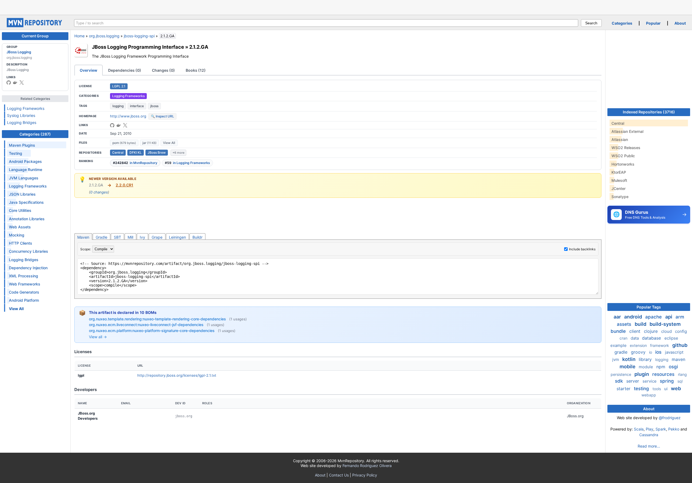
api (669, 317)
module (646, 366)
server (633, 381)
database (652, 338)
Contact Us (339, 475)
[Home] (35, 26)
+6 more (178, 153)
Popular (653, 23)
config (681, 331)
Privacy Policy (364, 475)
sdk (619, 381)
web (676, 388)
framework (660, 345)
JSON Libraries (22, 194)
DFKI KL (135, 152)
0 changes (99, 192)
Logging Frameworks (25, 108)
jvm (616, 359)
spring (667, 381)
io (651, 352)
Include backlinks (582, 249)
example (619, 345)
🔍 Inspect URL (162, 116)
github (679, 345)
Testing (15, 153)
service (650, 381)
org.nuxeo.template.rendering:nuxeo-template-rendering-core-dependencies (158, 319)
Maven (83, 237)
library (646, 359)
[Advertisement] (346, 7)
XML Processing (23, 276)
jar (149, 143)
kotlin (629, 359)
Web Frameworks (24, 284)
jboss (154, 106)
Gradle (101, 237)
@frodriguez (670, 417)
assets (625, 324)
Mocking (16, 235)
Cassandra (648, 434)
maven (678, 359)
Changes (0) (163, 70)
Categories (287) (35, 134)
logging (118, 106)
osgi (673, 366)
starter (624, 388)
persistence (621, 374)
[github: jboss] (8, 82)
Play (649, 429)
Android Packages (25, 161)
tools (657, 388)
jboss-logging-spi (139, 36)
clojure (651, 331)
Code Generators (24, 292)
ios (659, 352)
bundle (619, 331)
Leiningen (177, 237)
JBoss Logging (18, 52)
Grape (157, 237)
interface (137, 106)
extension (639, 345)
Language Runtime (25, 169)
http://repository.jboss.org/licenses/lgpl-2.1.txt (176, 375)
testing (642, 388)
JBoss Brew (157, 152)
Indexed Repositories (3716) (649, 112)
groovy (639, 352)
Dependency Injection (28, 267)
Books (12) (196, 70)
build (641, 324)
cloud (667, 331)
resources (664, 374)
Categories (622, 23)
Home (79, 36)
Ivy (142, 237)
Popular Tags (649, 307)
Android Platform (24, 300)
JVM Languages (23, 178)
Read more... (649, 446)
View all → (98, 336)
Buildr (197, 237)
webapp (648, 395)
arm (680, 317)
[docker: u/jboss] (15, 82)
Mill (130, 237)
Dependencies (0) (124, 70)
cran (624, 338)
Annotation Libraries (27, 218)
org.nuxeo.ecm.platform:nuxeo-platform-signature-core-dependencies (152, 330)
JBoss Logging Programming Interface (138, 47)
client (635, 331)
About (680, 23)
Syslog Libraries (21, 115)
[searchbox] (326, 23)
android (633, 317)
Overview (88, 70)
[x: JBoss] (21, 82)
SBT (117, 237)
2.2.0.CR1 (124, 185)
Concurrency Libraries (28, 251)
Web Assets (20, 227)
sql (680, 381)
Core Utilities (20, 210)
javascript (674, 352)
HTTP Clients (20, 243)
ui (666, 388)
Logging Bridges (21, 122)
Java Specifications (26, 202)
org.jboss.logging (104, 36)
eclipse (671, 338)
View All (169, 143)
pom (124, 143)
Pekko (673, 429)
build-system (665, 324)
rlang (682, 374)
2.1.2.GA (198, 47)
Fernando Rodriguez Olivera (367, 465)
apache (654, 317)
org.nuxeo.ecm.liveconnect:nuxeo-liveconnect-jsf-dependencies (147, 324)
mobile (628, 366)
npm (661, 366)
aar (618, 317)
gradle (621, 352)
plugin (642, 374)
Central (118, 152)
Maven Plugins (22, 145)
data (635, 338)
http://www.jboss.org (128, 116)
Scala (639, 429)
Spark (661, 429)
